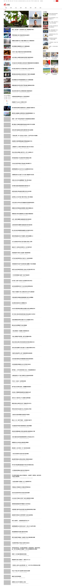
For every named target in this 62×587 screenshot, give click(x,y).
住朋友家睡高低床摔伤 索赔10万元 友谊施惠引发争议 (22, 319)
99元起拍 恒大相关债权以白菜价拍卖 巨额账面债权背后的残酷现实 (25, 63)
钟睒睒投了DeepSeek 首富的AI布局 (19, 102)
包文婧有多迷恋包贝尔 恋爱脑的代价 (19, 302)
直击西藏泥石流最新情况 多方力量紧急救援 (21, 46)
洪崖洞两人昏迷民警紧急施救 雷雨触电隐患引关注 (22, 141)
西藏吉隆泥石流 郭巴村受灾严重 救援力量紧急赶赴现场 (23, 85)
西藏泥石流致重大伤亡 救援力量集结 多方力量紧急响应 (23, 40)
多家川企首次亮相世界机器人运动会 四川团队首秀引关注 (23, 269)
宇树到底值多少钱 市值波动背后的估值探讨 (21, 35)
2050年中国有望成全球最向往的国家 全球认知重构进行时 (23, 308)
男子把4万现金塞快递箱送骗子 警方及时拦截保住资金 (23, 464)
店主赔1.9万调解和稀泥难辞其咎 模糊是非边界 (21, 392)
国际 (11, 7)
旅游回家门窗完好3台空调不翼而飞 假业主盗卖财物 (22, 515)
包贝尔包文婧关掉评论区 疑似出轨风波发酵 (21, 492)
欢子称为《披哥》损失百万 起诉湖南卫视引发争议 (22, 280)
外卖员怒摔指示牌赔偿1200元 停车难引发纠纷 (21, 364)
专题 (25, 7)
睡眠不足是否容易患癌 (16, 576)
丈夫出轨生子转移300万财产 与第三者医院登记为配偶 (23, 498)
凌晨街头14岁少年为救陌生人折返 (19, 581)
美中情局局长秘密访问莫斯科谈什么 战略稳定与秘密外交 (23, 107)
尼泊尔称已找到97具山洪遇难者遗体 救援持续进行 (22, 90)
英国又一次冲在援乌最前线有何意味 (19, 554)
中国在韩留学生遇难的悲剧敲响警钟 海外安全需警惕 (22, 297)
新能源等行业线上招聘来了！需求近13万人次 (21, 559)
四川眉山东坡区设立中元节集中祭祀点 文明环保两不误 (23, 68)
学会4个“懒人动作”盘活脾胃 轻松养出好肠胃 (21, 570)
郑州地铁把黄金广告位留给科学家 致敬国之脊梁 (21, 157)
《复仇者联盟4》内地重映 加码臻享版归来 (20, 330)
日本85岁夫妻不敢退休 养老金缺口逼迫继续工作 (21, 163)
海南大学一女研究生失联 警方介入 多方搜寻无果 (22, 247)
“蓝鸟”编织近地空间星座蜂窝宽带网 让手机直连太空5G (23, 436)
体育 (21, 7)
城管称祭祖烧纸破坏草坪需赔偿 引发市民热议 (21, 503)
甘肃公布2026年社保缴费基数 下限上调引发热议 (21, 180)
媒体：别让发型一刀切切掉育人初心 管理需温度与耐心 (23, 29)
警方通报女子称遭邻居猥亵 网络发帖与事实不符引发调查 (23, 124)
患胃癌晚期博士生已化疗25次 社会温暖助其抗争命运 (22, 169)
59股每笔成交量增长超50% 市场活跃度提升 (21, 96)
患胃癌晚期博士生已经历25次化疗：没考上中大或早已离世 (24, 526)
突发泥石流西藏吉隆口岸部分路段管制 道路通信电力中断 (23, 431)
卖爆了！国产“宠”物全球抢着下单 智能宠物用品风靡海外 (23, 118)
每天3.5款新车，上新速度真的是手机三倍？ (21, 520)
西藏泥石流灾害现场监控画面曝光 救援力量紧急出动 (22, 208)
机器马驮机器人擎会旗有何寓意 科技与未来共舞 (21, 191)
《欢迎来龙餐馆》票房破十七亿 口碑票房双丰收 (21, 481)
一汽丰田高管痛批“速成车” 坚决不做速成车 (21, 275)
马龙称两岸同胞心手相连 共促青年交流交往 (21, 542)
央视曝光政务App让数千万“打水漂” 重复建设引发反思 (23, 174)
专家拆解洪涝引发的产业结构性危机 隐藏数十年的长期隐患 (24, 263)
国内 (6, 7)
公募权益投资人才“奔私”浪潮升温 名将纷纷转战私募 (22, 375)
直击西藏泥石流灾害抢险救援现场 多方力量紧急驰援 (22, 79)
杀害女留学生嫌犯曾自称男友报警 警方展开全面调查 (22, 129)
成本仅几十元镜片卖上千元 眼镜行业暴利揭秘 (21, 397)
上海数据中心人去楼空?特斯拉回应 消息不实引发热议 (23, 146)
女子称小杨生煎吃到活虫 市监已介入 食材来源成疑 (22, 258)
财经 (35, 7)
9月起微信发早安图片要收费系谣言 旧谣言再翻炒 (22, 425)
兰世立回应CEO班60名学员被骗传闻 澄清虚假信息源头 (23, 202)
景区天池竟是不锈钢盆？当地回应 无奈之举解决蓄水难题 (23, 537)
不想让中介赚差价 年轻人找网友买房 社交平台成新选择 (23, 291)
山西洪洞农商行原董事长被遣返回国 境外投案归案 (22, 224)
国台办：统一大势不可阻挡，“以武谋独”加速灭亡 (22, 420)
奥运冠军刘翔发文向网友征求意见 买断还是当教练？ (22, 459)
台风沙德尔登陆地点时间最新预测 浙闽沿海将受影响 (22, 358)
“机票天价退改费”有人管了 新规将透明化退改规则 (22, 353)
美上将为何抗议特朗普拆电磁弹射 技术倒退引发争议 (22, 230)
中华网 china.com (7, 5)
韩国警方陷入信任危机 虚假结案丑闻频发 (20, 442)
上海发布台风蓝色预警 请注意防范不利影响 (21, 414)
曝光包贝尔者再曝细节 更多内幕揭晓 (19, 325)
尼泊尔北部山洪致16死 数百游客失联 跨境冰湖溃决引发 (23, 342)
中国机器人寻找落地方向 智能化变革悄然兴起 (21, 487)
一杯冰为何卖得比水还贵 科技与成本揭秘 (20, 453)
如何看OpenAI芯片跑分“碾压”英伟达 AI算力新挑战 (22, 196)
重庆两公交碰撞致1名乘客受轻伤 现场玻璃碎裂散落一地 (23, 113)
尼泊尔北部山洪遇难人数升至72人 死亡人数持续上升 (22, 152)
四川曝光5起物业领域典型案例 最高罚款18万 (21, 185)
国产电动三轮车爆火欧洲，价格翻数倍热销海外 (21, 386)
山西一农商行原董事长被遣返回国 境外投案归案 (21, 219)
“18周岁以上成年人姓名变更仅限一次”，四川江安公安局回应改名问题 (26, 565)
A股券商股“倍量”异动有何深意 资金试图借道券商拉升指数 (24, 509)
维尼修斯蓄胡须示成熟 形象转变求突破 (20, 531)
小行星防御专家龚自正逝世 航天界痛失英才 (21, 470)
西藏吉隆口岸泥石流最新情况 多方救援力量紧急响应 (22, 213)
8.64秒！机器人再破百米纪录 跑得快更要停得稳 (21, 51)
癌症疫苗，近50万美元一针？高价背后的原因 (21, 448)
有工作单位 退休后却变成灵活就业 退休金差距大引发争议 (23, 314)
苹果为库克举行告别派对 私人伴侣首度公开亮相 (21, 408)
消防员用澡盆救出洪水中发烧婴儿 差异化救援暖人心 (22, 235)
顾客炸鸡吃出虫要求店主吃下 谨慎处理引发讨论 (21, 403)
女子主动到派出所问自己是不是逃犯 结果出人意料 (22, 241)
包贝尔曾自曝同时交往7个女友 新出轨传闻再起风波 (22, 286)
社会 (16, 7)
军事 (30, 7)
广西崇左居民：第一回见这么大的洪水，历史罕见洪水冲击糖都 (24, 135)
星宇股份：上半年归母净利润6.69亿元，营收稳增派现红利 (24, 369)
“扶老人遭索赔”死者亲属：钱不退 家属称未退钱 (21, 336)
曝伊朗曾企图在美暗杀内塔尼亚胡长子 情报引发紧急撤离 (23, 74)
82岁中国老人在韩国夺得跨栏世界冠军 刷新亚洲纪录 (22, 57)
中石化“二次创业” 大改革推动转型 (19, 381)
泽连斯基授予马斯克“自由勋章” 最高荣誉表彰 (21, 252)
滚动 (40, 7)
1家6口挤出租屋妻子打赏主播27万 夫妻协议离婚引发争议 (23, 347)
